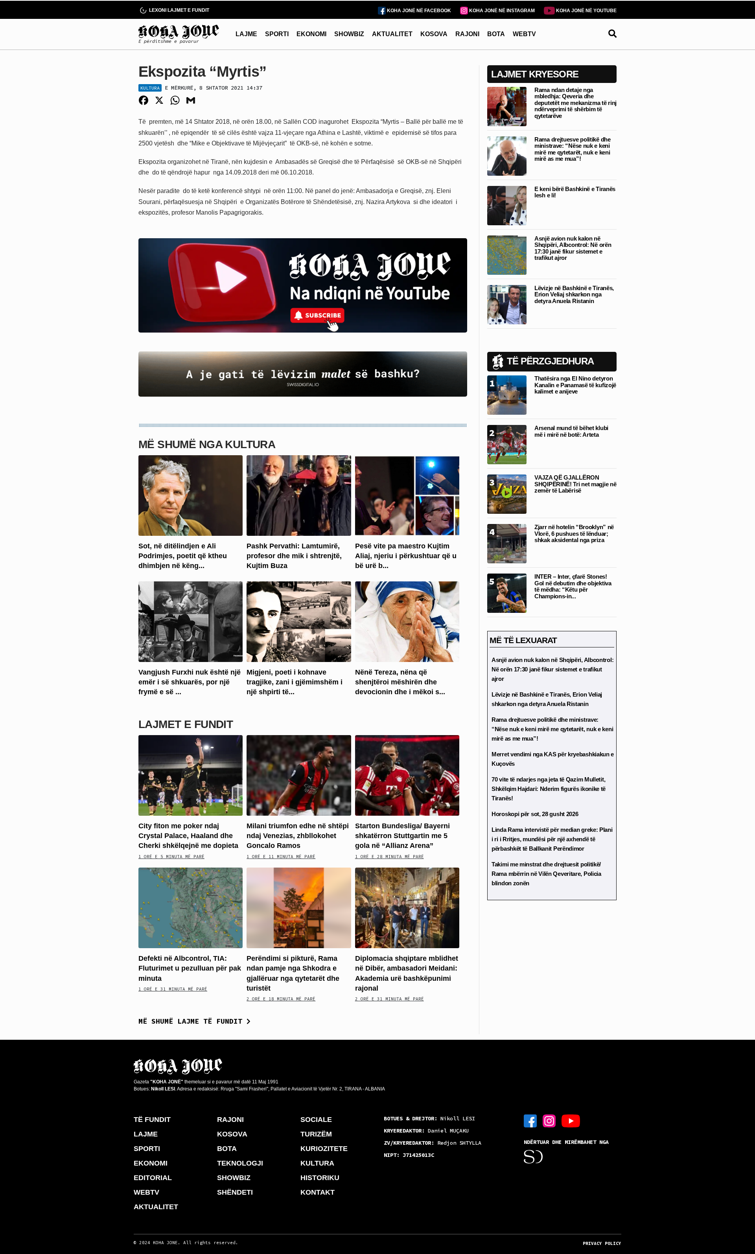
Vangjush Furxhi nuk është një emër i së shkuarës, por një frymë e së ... (189, 682)
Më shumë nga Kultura (206, 444)
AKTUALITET (392, 34)
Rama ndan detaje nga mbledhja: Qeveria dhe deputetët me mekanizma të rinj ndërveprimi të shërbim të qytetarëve (575, 102)
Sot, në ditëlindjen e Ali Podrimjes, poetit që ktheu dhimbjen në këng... (182, 556)
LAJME (246, 34)
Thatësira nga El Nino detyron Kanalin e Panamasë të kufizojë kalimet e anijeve (575, 385)
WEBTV (524, 34)
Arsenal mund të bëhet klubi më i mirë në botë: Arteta (571, 431)
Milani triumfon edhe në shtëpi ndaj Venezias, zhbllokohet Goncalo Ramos (298, 835)
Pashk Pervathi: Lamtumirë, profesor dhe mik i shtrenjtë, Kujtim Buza (294, 556)
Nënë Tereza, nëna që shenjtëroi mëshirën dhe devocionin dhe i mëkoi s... (400, 682)
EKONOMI (311, 34)
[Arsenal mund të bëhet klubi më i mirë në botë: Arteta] (507, 444)
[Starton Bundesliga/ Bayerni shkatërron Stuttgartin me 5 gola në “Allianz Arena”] (407, 775)
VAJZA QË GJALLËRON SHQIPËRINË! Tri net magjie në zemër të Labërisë (575, 484)
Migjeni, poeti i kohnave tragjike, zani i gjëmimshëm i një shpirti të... (295, 682)
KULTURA (317, 1163)
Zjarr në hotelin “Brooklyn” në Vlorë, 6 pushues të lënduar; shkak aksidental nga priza (574, 533)
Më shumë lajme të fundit (192, 1021)
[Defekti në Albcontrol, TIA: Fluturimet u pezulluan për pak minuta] (190, 907)
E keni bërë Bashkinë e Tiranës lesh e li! (574, 192)
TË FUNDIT (152, 1119)
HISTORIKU (319, 1178)
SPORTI (277, 34)
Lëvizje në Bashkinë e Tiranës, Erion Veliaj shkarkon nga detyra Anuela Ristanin (574, 294)
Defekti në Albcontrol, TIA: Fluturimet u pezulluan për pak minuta (189, 968)
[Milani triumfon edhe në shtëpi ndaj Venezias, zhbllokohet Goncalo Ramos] (299, 775)
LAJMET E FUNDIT (185, 724)
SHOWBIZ (349, 34)
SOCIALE (316, 1119)
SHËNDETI (235, 1192)
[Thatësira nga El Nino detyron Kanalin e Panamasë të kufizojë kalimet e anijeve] (507, 394)
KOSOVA (433, 34)
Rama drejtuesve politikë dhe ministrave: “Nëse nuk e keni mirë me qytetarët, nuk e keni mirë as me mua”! (572, 149)
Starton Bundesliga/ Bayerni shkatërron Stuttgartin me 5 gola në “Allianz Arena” (402, 835)
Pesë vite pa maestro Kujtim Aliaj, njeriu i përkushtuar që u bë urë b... (406, 556)
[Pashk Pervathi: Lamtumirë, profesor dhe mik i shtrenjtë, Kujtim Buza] (299, 495)
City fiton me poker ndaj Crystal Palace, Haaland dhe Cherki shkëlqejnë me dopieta (188, 835)
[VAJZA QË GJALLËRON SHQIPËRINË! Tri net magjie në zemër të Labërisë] (507, 493)
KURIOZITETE (324, 1149)
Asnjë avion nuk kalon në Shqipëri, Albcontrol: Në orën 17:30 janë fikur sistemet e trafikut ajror (572, 248)
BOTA (496, 34)
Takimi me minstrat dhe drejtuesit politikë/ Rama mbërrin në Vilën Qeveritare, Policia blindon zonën (546, 873)
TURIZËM (316, 1134)
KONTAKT (317, 1192)
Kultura (150, 88)
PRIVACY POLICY (602, 1243)
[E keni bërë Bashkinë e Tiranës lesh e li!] (507, 205)
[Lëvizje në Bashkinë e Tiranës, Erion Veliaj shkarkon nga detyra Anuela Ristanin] (507, 304)
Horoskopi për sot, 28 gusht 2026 (535, 814)
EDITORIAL (153, 1178)
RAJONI (467, 34)
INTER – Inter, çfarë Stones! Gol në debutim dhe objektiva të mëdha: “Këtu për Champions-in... (572, 586)
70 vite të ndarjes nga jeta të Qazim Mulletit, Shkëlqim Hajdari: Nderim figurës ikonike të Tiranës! (549, 789)
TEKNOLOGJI (240, 1163)
